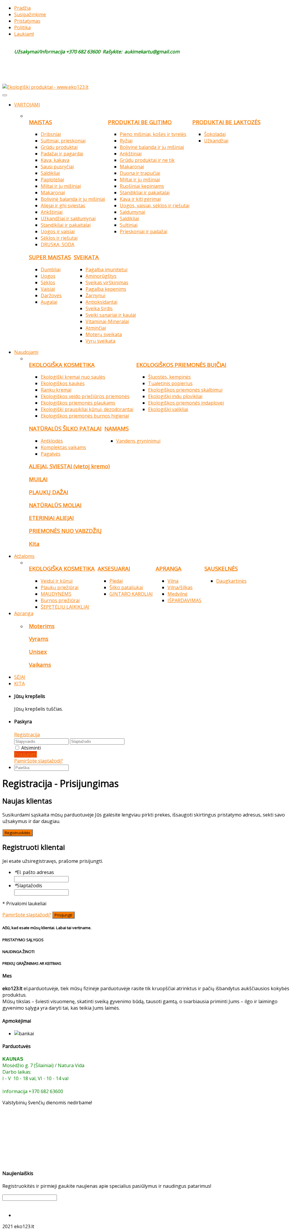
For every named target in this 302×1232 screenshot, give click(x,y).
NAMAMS (116, 428)
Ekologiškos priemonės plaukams (78, 403)
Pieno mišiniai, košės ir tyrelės (153, 134)
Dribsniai (51, 134)
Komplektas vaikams (63, 447)
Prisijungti (25, 754)
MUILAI (38, 479)
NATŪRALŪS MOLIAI (55, 505)
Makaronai (53, 192)
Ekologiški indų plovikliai (175, 396)
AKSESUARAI (114, 568)
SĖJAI (19, 677)
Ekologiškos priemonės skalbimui (185, 390)
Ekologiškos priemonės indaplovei (186, 403)
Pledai (116, 581)
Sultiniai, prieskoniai (63, 140)
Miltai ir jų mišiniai (61, 186)
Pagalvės (50, 454)
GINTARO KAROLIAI (131, 594)
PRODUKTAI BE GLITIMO (140, 122)
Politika (22, 27)
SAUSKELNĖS (221, 568)
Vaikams (40, 664)
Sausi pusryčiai (57, 166)
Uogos (48, 276)
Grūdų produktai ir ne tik (147, 160)
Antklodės (52, 441)
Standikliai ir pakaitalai (66, 225)
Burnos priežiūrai (60, 600)
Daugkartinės (231, 581)
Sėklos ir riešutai (59, 238)
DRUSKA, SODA (57, 244)
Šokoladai (215, 134)
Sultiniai (128, 225)
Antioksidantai (101, 302)
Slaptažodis (28, 885)
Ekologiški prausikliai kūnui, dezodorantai (87, 409)
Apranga (23, 613)
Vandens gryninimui (138, 441)
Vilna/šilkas (180, 587)
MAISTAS (40, 122)
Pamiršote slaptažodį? (38, 761)
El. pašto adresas (34, 872)
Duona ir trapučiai (140, 173)
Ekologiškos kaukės (63, 383)
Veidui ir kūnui (57, 581)
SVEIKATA (86, 257)
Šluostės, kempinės (169, 377)
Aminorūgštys (101, 276)
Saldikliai (50, 173)
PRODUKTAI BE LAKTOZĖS (226, 122)
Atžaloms (24, 556)
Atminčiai (96, 328)
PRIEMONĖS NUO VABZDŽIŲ (65, 530)
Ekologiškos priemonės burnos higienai (85, 416)
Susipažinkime (30, 14)
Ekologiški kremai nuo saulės (73, 377)
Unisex (38, 651)
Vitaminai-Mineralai (107, 321)
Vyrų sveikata (100, 341)
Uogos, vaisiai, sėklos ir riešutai (154, 205)
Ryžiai (126, 140)
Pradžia (22, 8)
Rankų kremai (56, 390)
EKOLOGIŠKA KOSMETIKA (62, 364)
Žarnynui (95, 295)
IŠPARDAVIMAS (184, 600)
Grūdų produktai (59, 147)
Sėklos (48, 282)
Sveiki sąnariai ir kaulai (111, 315)
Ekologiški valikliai (168, 409)
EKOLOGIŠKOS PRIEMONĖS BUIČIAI (181, 364)
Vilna (173, 581)
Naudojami (26, 352)
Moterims (42, 626)
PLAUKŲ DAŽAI (48, 492)
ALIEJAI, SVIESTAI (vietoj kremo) (69, 466)
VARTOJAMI (27, 104)
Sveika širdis (99, 308)
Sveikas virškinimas (107, 282)
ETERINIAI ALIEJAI (51, 517)
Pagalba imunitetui (106, 269)
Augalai (49, 302)
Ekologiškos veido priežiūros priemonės (85, 396)
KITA (19, 683)
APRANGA (168, 568)
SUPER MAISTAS (50, 257)
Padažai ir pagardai (62, 153)
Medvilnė (178, 594)
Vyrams (38, 638)
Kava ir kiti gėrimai (140, 199)
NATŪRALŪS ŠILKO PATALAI (65, 428)
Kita (34, 543)
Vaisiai (48, 289)
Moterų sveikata (104, 334)
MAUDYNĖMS (56, 594)
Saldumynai (132, 212)
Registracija (27, 734)
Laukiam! (24, 34)
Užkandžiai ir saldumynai (68, 218)
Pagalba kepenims (106, 289)
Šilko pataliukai (126, 587)
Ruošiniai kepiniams (142, 186)
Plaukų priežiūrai (59, 587)
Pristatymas (27, 21)
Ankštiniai (52, 212)
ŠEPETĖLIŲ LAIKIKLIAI (65, 607)
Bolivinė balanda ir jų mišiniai (73, 199)
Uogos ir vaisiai (58, 231)
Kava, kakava (55, 160)
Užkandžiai (216, 140)
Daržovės (51, 295)
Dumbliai (50, 269)
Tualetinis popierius (170, 383)
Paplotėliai (52, 179)
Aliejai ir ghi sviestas (63, 205)
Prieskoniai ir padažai (143, 231)
